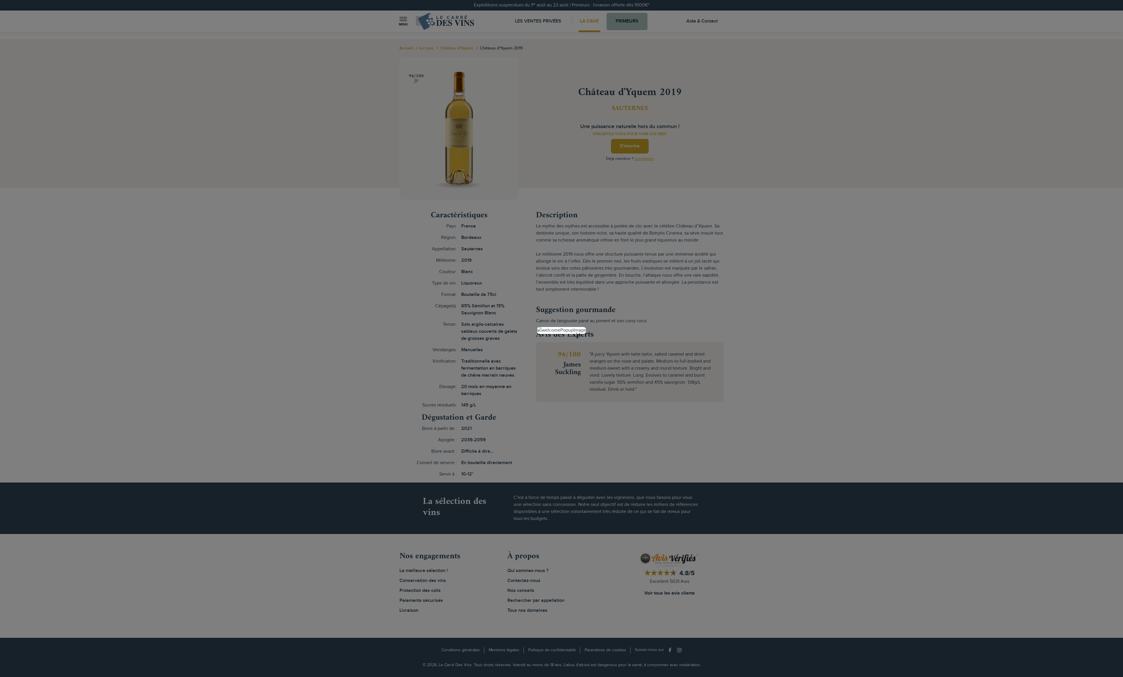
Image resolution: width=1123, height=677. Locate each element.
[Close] (578, 334)
